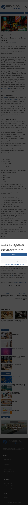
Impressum (22, 264)
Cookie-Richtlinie (7, 264)
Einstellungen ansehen (14, 261)
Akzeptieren (14, 254)
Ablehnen (14, 258)
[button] (26, 240)
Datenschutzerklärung (15, 264)
